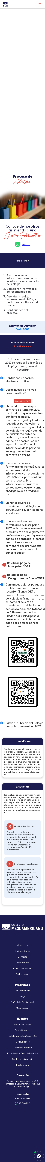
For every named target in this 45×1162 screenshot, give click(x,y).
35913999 (26, 245)
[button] (40, 4)
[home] (4, 4)
